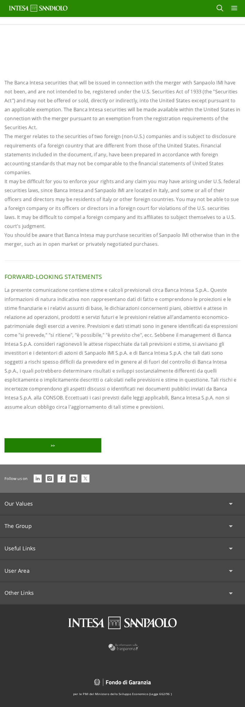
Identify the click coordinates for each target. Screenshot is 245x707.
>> (53, 445)
